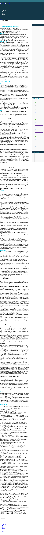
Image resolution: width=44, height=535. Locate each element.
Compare (3, 531)
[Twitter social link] (1, 0)
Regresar (16, 20)
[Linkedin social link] (3, 0)
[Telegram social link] (4, 0)
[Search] (43, 518)
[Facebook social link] (0, 0)
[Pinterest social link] (2, 0)
